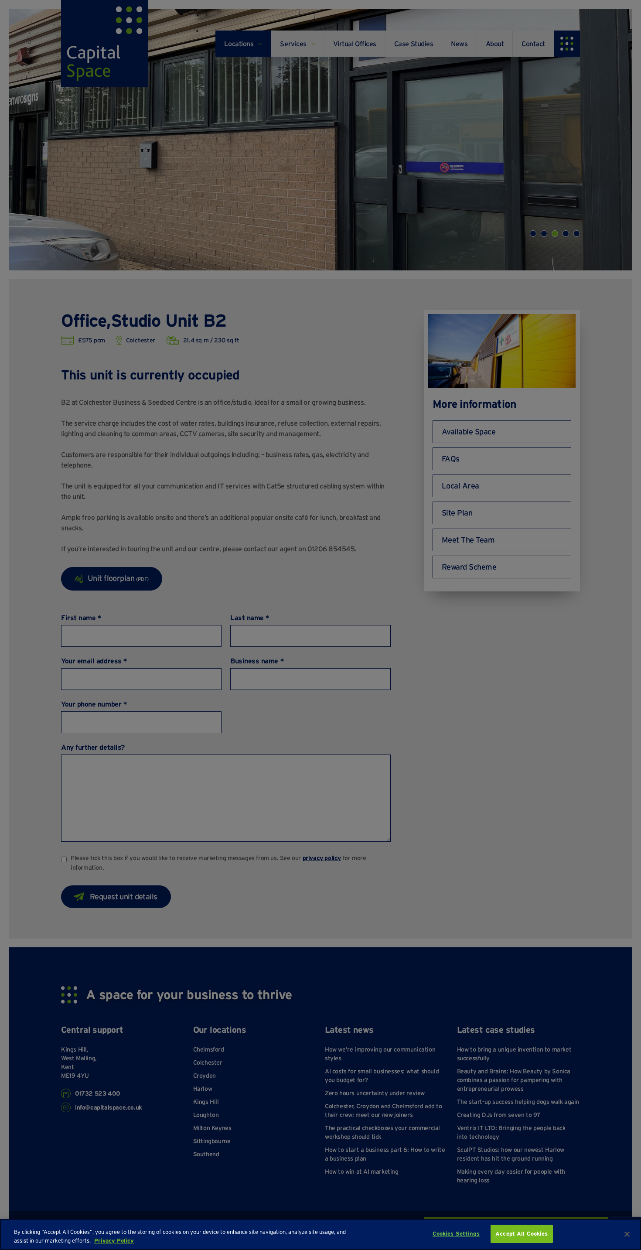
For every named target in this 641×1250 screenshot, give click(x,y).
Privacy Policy (114, 1240)
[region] (320, 1234)
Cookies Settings (456, 1233)
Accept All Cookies (521, 1233)
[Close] (627, 1233)
